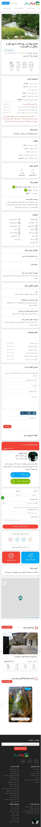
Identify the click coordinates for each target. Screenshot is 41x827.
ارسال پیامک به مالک (23, 481)
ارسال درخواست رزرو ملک (20, 526)
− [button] (4, 584)
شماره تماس (34, 517)
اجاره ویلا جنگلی (14, 802)
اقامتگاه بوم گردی (18, 8)
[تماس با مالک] (35, 820)
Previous (35, 652)
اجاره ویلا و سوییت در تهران (12, 793)
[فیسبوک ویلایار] (30, 761)
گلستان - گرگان (15, 815)
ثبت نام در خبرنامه (20, 748)
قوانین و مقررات (35, 773)
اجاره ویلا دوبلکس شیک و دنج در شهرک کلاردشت (21, 656)
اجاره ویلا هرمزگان (14, 778)
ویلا (39, 8)
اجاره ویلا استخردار (14, 769)
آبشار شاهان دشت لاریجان (20, 719)
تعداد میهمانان (33, 499)
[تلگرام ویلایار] (23, 761)
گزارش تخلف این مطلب (19, 547)
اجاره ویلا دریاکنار (35, 776)
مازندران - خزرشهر (14, 811)
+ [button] (4, 581)
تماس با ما (36, 771)
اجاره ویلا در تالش (14, 797)
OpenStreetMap (35, 617)
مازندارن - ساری (15, 807)
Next (2, 651)
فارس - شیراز (15, 818)
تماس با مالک (25, 475)
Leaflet (23, 617)
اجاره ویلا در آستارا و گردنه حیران (10, 789)
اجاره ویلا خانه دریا (14, 780)
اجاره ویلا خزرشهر (14, 773)
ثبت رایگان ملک (5, 3)
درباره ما (37, 778)
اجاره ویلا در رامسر (14, 795)
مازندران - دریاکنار (14, 822)
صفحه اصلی (36, 769)
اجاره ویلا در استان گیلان (12, 791)
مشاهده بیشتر (7, 627)
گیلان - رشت (15, 813)
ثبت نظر (7, 426)
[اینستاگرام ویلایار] (36, 761)
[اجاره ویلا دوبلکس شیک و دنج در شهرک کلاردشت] (20, 643)
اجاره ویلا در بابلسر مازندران (12, 800)
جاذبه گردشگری (7, 8)
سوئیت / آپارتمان (31, 8)
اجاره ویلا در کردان (14, 786)
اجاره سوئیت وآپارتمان (13, 782)
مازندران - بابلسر (14, 809)
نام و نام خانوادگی (32, 510)
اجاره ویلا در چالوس (14, 784)
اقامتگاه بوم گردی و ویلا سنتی (11, 776)
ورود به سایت (14, 3)
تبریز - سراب (15, 820)
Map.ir (28, 617)
